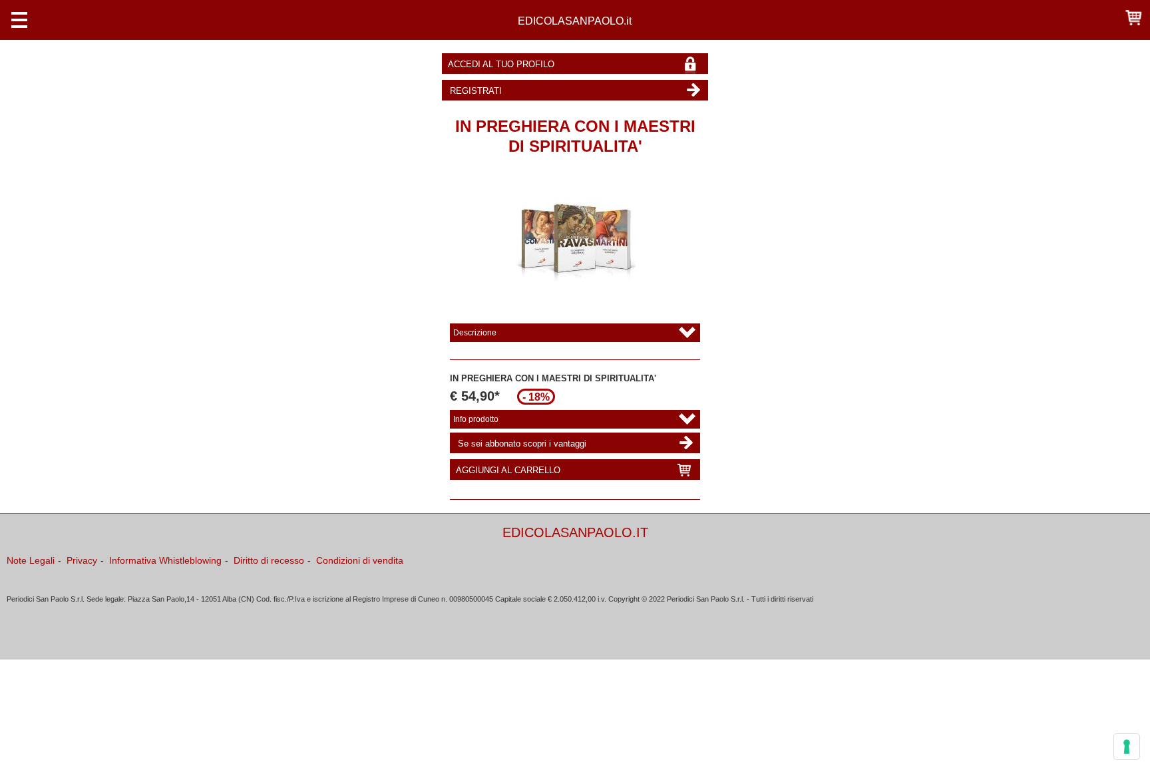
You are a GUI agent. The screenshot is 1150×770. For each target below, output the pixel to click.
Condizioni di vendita (359, 560)
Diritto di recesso (269, 560)
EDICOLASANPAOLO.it (575, 21)
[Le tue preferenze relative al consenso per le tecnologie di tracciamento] (1126, 746)
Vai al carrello (1133, 17)
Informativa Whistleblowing (165, 560)
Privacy (82, 560)
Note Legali (31, 560)
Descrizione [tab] (474, 332)
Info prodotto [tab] (475, 419)
